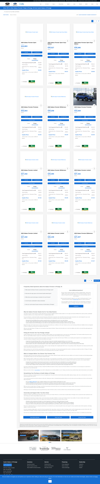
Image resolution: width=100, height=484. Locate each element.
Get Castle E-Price (37, 52)
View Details (26, 52)
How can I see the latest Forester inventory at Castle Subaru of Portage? (40, 304)
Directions (81, 465)
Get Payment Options (32, 55)
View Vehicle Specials (34, 417)
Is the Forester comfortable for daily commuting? (35, 300)
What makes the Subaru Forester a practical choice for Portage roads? (39, 289)
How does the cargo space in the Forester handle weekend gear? (38, 293)
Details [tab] (28, 58)
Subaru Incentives (65, 465)
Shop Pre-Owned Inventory (32, 465)
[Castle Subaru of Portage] (11, 3)
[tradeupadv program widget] (44, 449)
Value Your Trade (58, 417)
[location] (66, 0)
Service (47, 462)
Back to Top (96, 280)
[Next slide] (50, 442)
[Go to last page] (98, 21)
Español (80, 467)
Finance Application (65, 464)
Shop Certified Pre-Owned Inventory (33, 467)
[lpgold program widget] (33, 448)
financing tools (75, 299)
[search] (97, 4)
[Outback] (28, 435)
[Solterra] (50, 435)
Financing (64, 462)
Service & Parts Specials (49, 465)
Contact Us (76, 306)
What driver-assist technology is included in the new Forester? (38, 297)
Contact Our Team (82, 417)
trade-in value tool (33, 381)
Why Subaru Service (48, 467)
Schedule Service (48, 464)
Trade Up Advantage (65, 467)
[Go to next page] (96, 21)
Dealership (82, 462)
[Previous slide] (49, 442)
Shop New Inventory (31, 464)
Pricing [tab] (34, 58)
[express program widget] (56, 448)
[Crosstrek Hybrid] (71, 435)
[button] (41, 40)
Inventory (29, 462)
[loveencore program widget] (67, 448)
